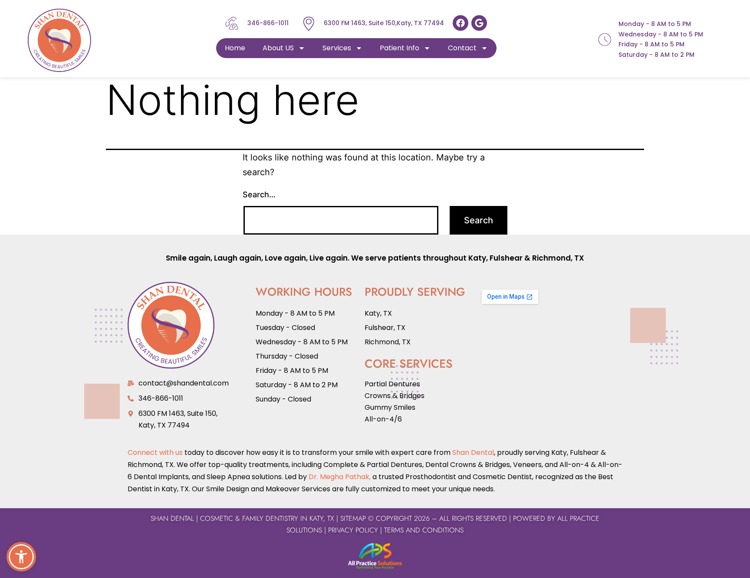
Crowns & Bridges (394, 396)
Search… (259, 194)
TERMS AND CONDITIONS (423, 530)
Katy (477, 258)
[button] (21, 556)
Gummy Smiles (390, 407)
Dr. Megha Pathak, (340, 477)
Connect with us (155, 452)
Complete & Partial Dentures (372, 465)
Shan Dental (473, 452)
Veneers (527, 465)
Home (235, 48)
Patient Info (399, 48)
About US (278, 48)
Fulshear (506, 258)
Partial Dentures (392, 384)
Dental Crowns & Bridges (467, 465)
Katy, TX (378, 313)
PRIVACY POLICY (353, 530)
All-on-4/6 (383, 419)
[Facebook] (460, 23)
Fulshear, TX (385, 328)
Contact (462, 48)
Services (336, 48)
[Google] (479, 23)
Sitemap (353, 518)
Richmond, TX (558, 258)
